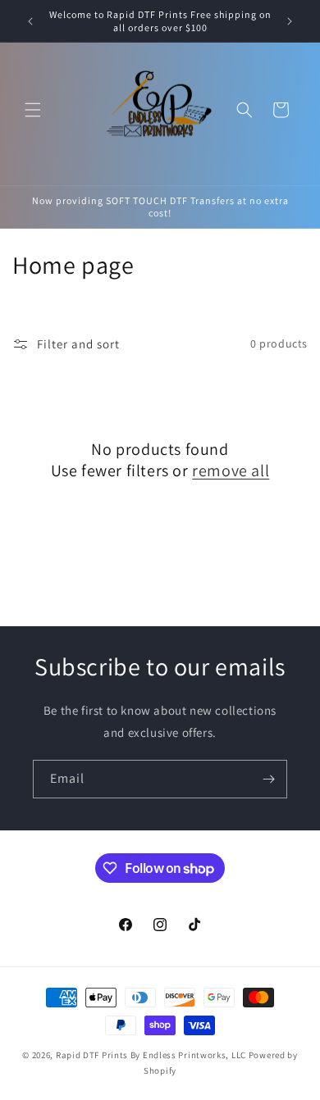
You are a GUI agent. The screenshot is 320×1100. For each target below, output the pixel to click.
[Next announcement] (290, 21)
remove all (230, 470)
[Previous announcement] (30, 21)
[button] (33, 110)
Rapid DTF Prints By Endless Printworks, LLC (151, 1055)
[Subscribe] (268, 779)
